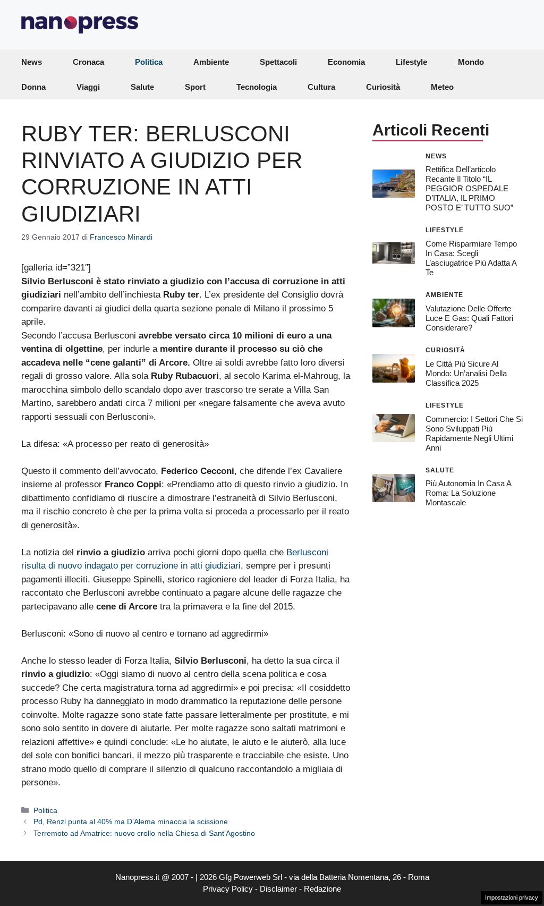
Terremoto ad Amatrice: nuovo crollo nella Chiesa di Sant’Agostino (144, 833)
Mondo (471, 61)
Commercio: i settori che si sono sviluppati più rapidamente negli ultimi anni (474, 433)
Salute (142, 86)
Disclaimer (278, 888)
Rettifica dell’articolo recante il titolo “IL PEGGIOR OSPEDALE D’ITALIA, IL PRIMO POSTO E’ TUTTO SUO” (469, 188)
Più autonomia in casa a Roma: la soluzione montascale (468, 493)
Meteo (442, 86)
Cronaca (88, 61)
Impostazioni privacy (511, 897)
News (31, 61)
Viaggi (88, 86)
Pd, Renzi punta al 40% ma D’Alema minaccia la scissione (130, 821)
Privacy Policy (228, 888)
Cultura (321, 86)
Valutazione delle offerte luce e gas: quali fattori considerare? (469, 318)
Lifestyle (411, 61)
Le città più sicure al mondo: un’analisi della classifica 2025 (466, 373)
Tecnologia (256, 86)
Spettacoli (278, 61)
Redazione (322, 888)
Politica (149, 61)
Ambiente (211, 61)
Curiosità (383, 86)
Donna (33, 86)
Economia (346, 61)
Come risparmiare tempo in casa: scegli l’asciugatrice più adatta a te (471, 258)
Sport (195, 86)
